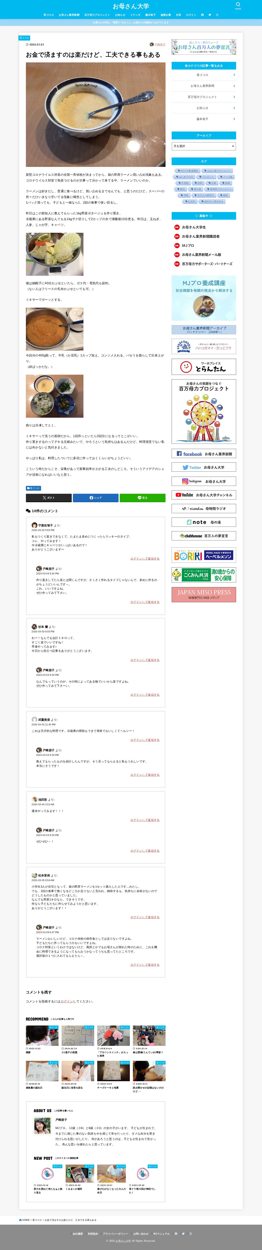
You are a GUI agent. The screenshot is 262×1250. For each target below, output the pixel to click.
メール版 (227, 177)
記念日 (191, 201)
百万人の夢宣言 (206, 195)
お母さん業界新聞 (69, 14)
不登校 (185, 183)
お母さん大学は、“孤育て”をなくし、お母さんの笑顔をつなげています (131, 22)
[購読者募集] (204, 236)
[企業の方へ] (204, 263)
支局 (178, 14)
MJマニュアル (161, 1233)
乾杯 (200, 183)
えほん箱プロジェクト (219, 170)
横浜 (182, 189)
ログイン (191, 14)
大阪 (213, 183)
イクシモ (135, 14)
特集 (186, 195)
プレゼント (208, 177)
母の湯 (197, 189)
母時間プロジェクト (220, 189)
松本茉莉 (44, 875)
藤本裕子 (150, 14)
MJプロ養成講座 (189, 170)
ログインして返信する (145, 558)
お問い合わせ (141, 1233)
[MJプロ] (204, 245)
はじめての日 (186, 177)
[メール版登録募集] (204, 254)
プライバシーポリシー (115, 1233)
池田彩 (42, 799)
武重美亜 (44, 719)
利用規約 (93, 1233)
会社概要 (78, 1233)
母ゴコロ (49, 14)
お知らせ (120, 14)
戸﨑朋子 (160, 44)
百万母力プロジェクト (97, 14)
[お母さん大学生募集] (204, 227)
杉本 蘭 (43, 626)
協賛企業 (166, 14)
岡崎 (227, 183)
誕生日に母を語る (213, 201)
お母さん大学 (131, 6)
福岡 (225, 195)
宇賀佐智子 (45, 525)
